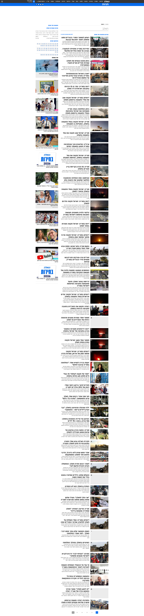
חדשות (101, 1)
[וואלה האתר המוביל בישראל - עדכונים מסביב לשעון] (107, 1)
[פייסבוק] (37, 4)
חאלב (102, 24)
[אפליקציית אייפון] (41, 4)
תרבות (86, 1)
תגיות (107, 24)
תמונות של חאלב (53, 25)
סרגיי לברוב (55, 34)
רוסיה (46, 31)
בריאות (68, 1)
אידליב (40, 34)
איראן (44, 32)
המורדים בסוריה (45, 34)
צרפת (37, 34)
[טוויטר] (39, 4)
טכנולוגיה (58, 1)
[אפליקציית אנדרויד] (43, 4)
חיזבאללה (45, 36)
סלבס (81, 1)
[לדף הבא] (73, 612)
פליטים (37, 38)
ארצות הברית (42, 31)
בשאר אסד (48, 32)
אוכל (73, 1)
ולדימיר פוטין (55, 36)
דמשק (37, 36)
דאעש (53, 32)
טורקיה (56, 32)
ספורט (96, 1)
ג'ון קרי (51, 34)
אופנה (52, 1)
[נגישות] (2, 1)
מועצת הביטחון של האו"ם (52, 38)
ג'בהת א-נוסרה (39, 32)
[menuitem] (100, 1)
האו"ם (37, 31)
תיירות (63, 1)
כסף (77, 1)
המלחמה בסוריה (51, 31)
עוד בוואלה (55, 57)
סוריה (57, 31)
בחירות (91, 1)
